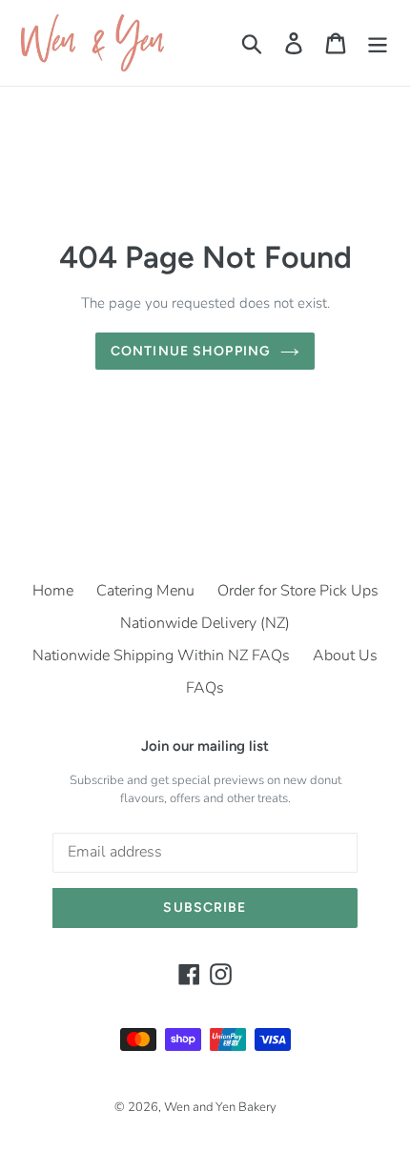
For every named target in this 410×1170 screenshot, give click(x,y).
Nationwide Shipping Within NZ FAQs (161, 655)
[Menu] (378, 43)
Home (52, 590)
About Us (345, 655)
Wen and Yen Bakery (220, 1107)
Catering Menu (145, 590)
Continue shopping (191, 351)
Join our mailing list (205, 746)
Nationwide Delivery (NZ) (205, 623)
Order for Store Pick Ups (298, 590)
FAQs (205, 687)
